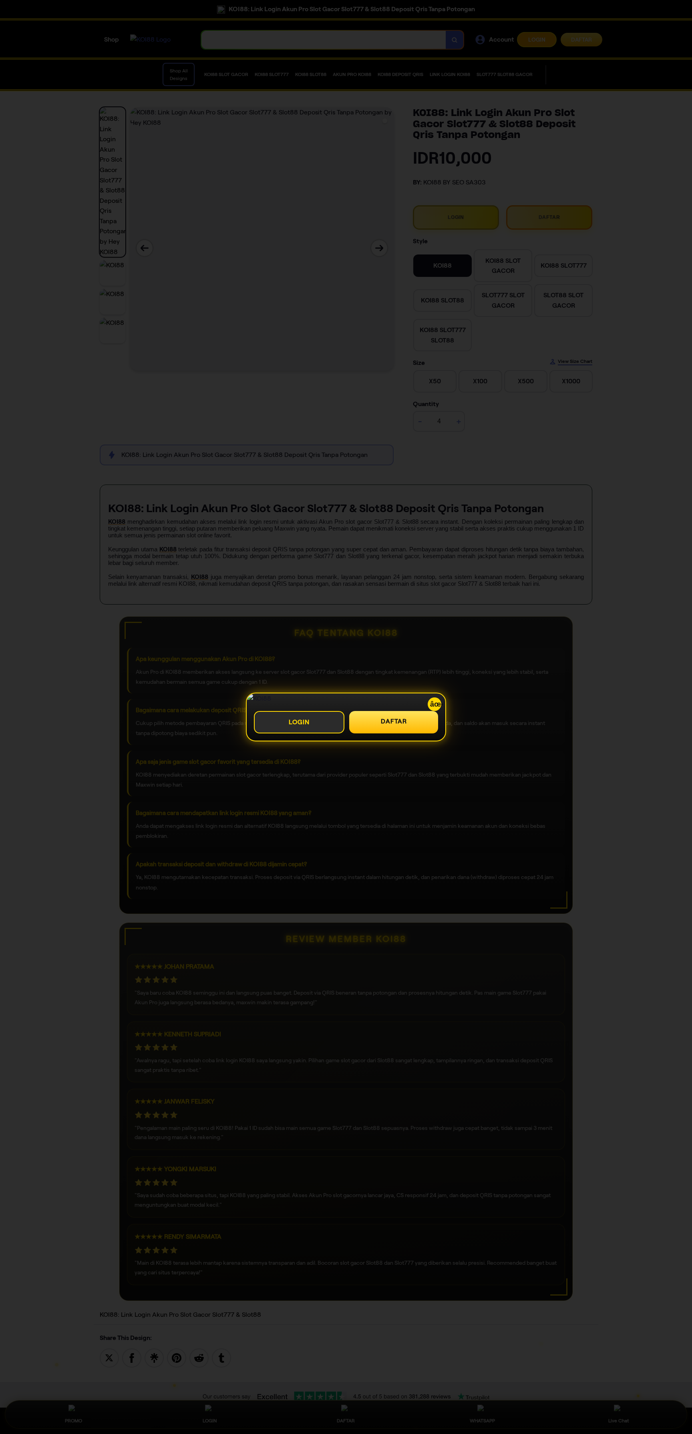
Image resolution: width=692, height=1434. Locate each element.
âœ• (435, 704)
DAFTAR (394, 721)
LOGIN (299, 722)
